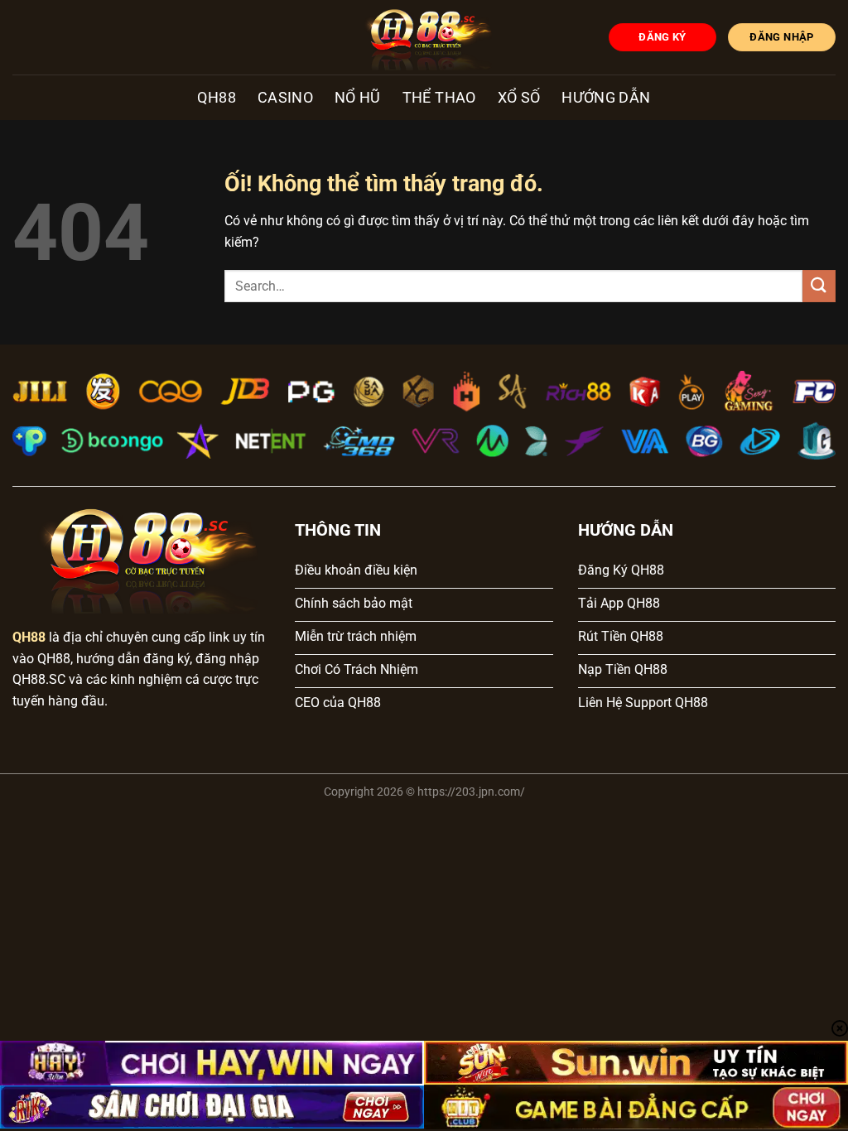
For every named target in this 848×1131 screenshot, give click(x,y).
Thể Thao (439, 97)
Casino (285, 97)
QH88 (216, 97)
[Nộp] (819, 286)
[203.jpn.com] (424, 37)
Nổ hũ (358, 97)
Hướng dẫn (605, 97)
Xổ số (519, 97)
